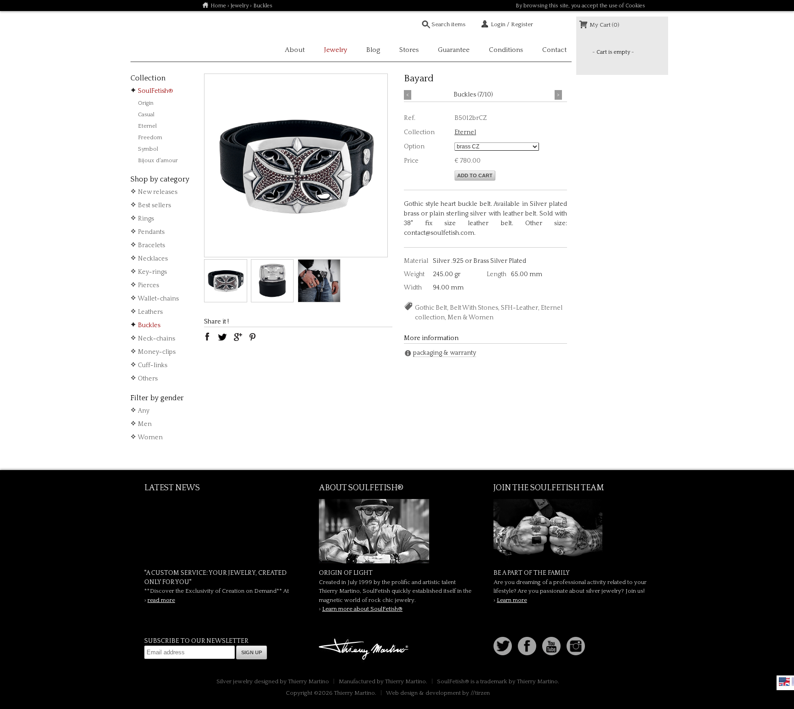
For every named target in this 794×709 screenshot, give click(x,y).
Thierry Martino (365, 650)
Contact (554, 50)
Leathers (150, 312)
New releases (157, 192)
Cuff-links (152, 365)
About (295, 50)
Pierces (148, 285)
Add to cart (475, 175)
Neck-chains (156, 338)
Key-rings (152, 272)
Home (218, 6)
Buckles (149, 325)
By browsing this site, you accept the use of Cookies (580, 6)
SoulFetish (397, 531)
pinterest (253, 337)
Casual (146, 114)
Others (148, 378)
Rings (146, 218)
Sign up (251, 652)
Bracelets (151, 245)
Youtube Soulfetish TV (551, 646)
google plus (237, 337)
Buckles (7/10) (473, 94)
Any (143, 410)
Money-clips (157, 352)
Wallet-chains (158, 298)
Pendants (151, 232)
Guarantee (454, 50)
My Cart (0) (604, 25)
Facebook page (527, 646)
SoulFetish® (155, 91)
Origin (145, 103)
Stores (409, 50)
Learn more (512, 600)
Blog (373, 50)
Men (145, 424)
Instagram (576, 646)
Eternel (147, 126)
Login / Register (512, 24)
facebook (207, 337)
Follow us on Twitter (502, 646)
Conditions (506, 50)
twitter (222, 337)
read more (161, 600)
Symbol (148, 149)
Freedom (150, 137)
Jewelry (240, 6)
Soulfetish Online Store (162, 37)
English (784, 681)
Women (150, 437)
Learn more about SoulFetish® (362, 609)
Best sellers (154, 205)
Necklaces (153, 258)
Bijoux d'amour (158, 160)
